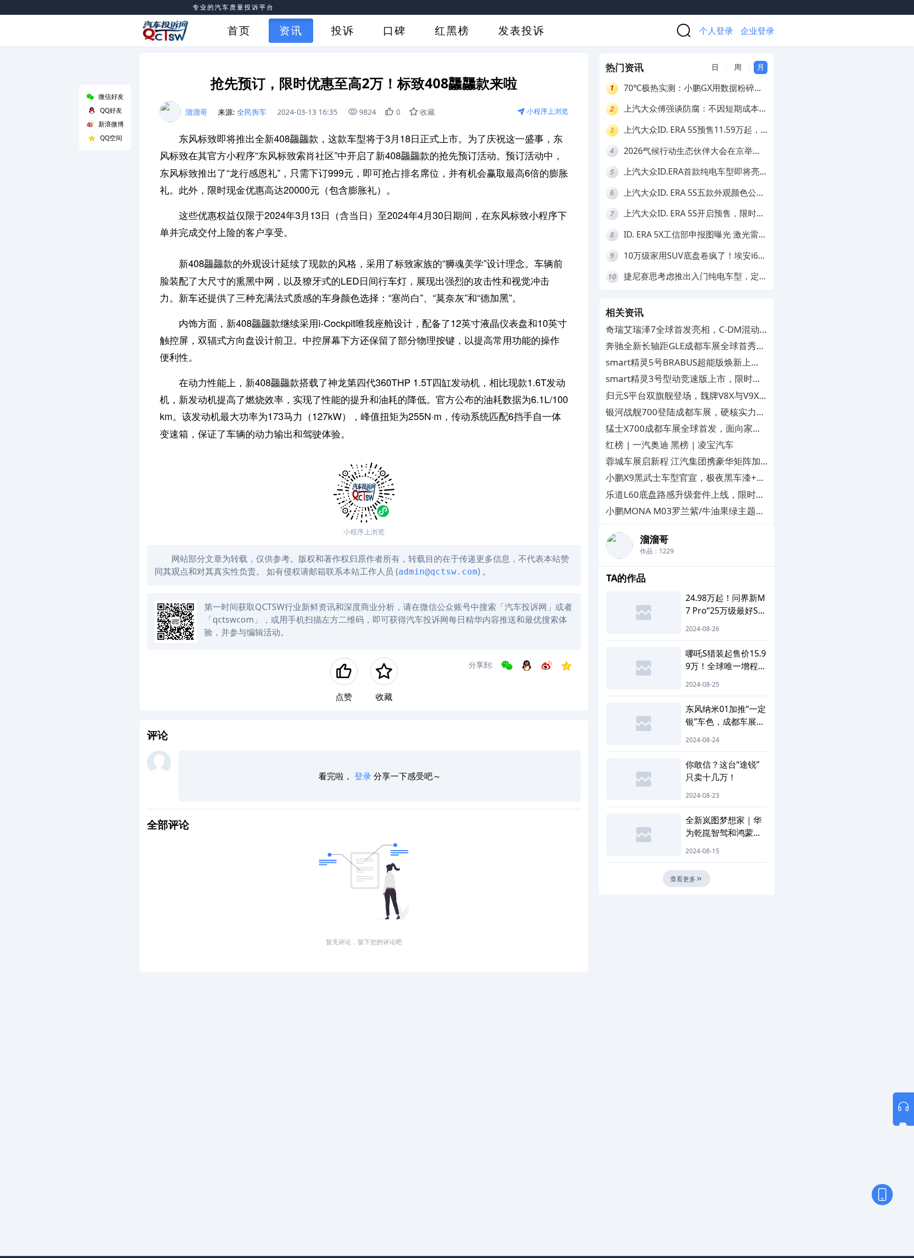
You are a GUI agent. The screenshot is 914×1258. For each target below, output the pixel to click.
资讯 (291, 30)
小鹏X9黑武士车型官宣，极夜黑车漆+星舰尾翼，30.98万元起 (685, 478)
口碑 (394, 30)
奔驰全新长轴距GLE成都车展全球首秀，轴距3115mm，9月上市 (685, 346)
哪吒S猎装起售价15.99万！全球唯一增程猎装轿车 (726, 660)
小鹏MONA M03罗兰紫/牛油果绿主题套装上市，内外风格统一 (685, 511)
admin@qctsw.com (438, 572)
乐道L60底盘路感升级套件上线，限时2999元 (681, 494)
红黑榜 (452, 30)
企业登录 (757, 31)
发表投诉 (521, 30)
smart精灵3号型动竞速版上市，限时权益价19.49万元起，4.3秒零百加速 (684, 379)
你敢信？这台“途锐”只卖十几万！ (723, 771)
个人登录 (716, 31)
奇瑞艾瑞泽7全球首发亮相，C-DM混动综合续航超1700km (683, 329)
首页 (239, 30)
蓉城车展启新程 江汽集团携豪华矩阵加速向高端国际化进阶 (683, 461)
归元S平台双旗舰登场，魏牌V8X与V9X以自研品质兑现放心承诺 (682, 395)
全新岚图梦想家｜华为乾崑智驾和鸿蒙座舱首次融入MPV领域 (724, 826)
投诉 (342, 30)
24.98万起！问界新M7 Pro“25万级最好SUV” (725, 604)
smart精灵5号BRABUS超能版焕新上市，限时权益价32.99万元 (678, 362)
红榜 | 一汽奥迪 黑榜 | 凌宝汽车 (670, 445)
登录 (362, 776)
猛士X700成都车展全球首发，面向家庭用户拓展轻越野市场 (684, 428)
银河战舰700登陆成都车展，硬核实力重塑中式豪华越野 (685, 411)
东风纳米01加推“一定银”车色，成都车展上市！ (726, 715)
